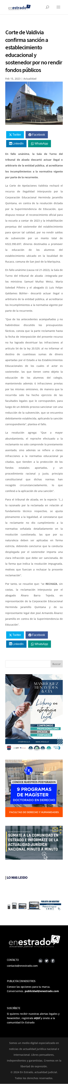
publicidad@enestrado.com (42, 991)
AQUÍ (37, 1018)
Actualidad (29, 78)
